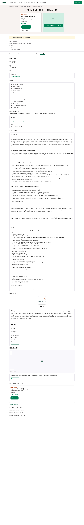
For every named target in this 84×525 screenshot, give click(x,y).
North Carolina (31, 6)
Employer (42, 53)
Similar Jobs (54, 53)
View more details (15, 344)
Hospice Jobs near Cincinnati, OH (16, 410)
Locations (19, 2)
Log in (71, 2)
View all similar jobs (13, 404)
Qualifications (29, 53)
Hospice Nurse (23, 6)
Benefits (22, 53)
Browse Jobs (13, 2)
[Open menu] (9, 53)
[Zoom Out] (11, 354)
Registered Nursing (13, 6)
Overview (13, 53)
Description (36, 53)
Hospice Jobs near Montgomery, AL (17, 415)
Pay (18, 53)
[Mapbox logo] (13, 371)
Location (48, 53)
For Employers (26, 2)
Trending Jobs (43, 2)
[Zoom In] (11, 352)
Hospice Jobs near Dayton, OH (16, 412)
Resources (33, 2)
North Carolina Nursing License (20, 122)
